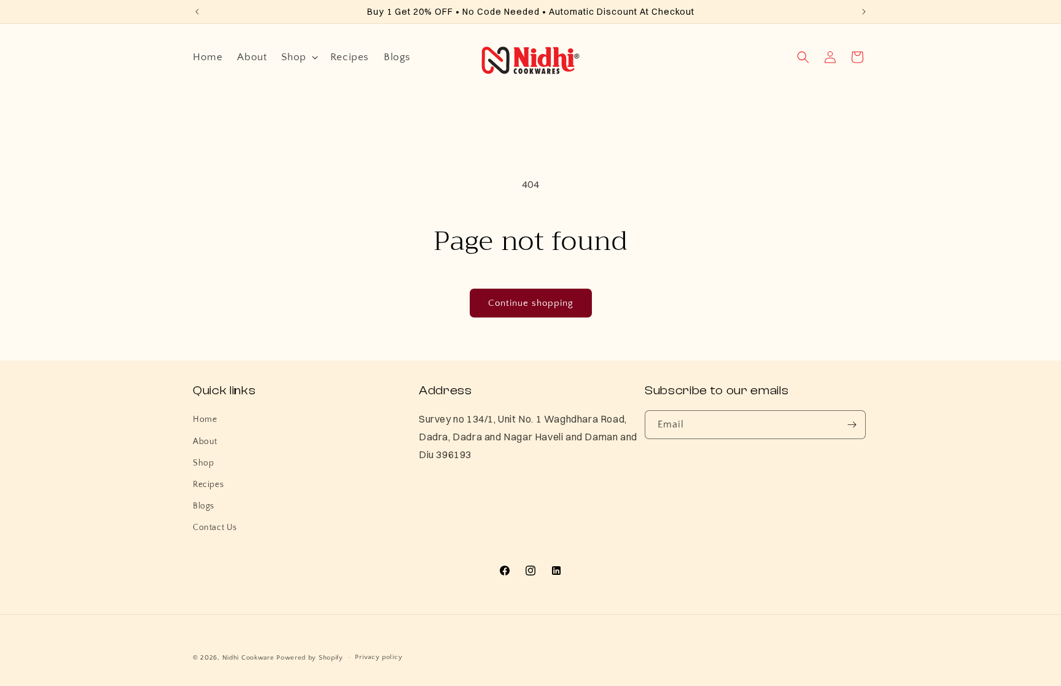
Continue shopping (530, 303)
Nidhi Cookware (249, 657)
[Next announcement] (863, 11)
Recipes (208, 484)
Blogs (203, 506)
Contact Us (215, 527)
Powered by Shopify (309, 657)
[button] (298, 57)
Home (205, 419)
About (205, 441)
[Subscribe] (851, 424)
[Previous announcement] (197, 11)
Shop (203, 463)
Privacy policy (378, 657)
